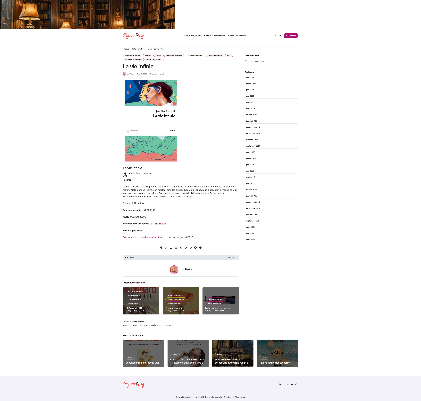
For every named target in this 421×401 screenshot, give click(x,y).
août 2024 (250, 227)
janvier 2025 (251, 196)
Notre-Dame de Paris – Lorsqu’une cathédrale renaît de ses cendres (232, 362)
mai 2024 (250, 233)
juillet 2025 (251, 158)
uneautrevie (241, 36)
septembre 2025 (253, 146)
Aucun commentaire (157, 74)
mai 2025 (250, 171)
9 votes (162, 223)
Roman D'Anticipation (154, 59)
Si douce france (174, 308)
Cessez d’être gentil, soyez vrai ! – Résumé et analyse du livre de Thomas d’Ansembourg (187, 362)
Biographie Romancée (132, 55)
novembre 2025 (253, 133)
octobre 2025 (252, 140)
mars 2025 (251, 183)
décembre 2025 (253, 127)
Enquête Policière (134, 295)
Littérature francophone (195, 55)
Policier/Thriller (133, 303)
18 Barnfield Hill (134, 308)
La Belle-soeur (258, 61)
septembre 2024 (253, 221)
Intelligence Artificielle (174, 55)
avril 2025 (250, 177)
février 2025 (251, 190)
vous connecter (139, 325)
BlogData (227, 397)
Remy (188, 269)
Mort (229, 55)
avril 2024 (250, 239)
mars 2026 (251, 108)
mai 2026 (250, 96)
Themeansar (240, 397)
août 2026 (250, 77)
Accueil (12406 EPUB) (192, 36)
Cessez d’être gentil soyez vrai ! (143, 362)
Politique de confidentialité (214, 36)
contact (231, 36)
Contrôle (148, 55)
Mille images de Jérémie (218, 308)
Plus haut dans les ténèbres (275, 362)
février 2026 (251, 115)
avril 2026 (250, 102)
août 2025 (250, 152)
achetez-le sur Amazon (154, 237)
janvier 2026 (251, 121)
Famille (158, 55)
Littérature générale (215, 55)
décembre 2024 (253, 202)
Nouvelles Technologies (133, 59)
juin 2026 (250, 90)
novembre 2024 (253, 208)
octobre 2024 (252, 214)
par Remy (130, 74)
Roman (130, 358)
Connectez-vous (131, 237)
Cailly (247, 61)
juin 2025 (250, 165)
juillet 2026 (251, 83)
